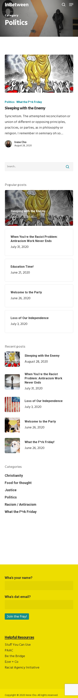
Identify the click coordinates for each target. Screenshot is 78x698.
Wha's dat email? (18, 597)
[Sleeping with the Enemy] (39, 74)
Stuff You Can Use (18, 645)
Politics (10, 101)
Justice (10, 490)
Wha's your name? (18, 578)
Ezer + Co (11, 662)
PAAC (9, 650)
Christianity (14, 476)
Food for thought (18, 483)
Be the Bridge (15, 656)
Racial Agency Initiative (22, 667)
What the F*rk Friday (29, 101)
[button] (71, 4)
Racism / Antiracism (20, 504)
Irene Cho (20, 142)
